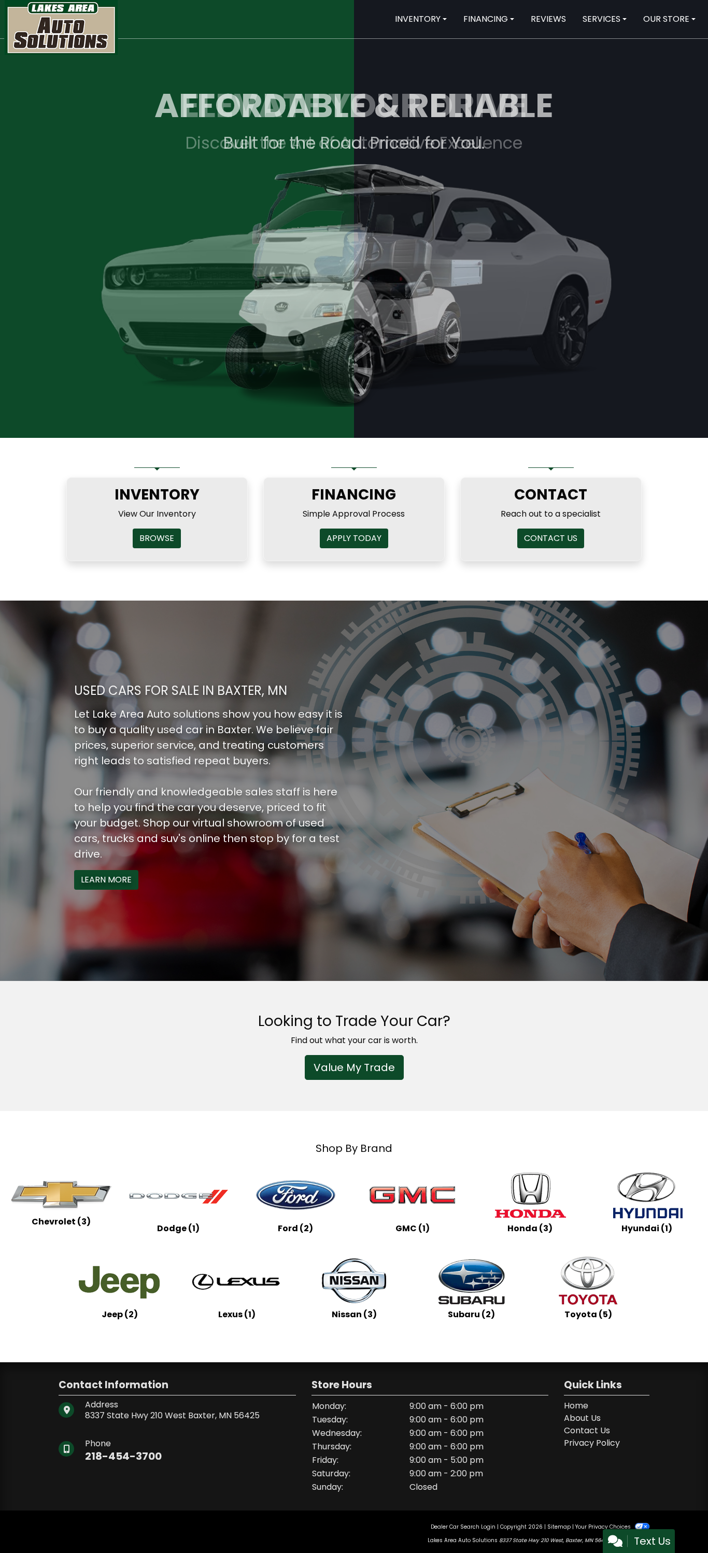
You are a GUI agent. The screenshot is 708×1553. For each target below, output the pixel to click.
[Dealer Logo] (61, 27)
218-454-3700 (123, 1456)
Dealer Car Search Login (463, 1527)
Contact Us (587, 1430)
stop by (269, 838)
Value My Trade (354, 1067)
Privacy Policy (592, 1443)
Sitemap (559, 1527)
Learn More (106, 880)
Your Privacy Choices (603, 1527)
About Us (582, 1418)
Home (576, 1406)
